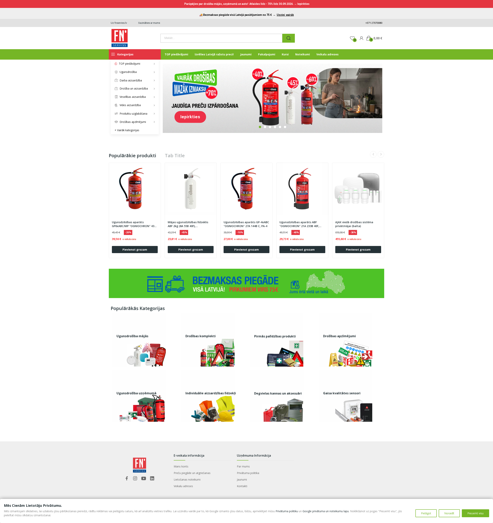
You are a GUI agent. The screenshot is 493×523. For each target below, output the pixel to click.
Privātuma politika (248, 473)
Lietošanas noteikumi (187, 479)
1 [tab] (260, 127)
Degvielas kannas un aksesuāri (278, 393)
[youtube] (143, 478)
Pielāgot (426, 513)
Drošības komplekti (200, 336)
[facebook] (126, 478)
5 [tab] (280, 127)
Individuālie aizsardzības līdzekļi (210, 393)
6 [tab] (285, 127)
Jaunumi (242, 479)
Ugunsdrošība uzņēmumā (136, 393)
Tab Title (175, 155)
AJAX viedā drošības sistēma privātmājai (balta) (354, 224)
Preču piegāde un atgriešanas (192, 473)
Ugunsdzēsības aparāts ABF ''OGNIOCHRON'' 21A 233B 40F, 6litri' (299, 224)
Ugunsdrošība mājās (132, 336)
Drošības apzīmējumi (339, 336)
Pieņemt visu (475, 513)
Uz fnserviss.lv (119, 22)
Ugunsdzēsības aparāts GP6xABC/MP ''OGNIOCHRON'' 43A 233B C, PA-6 (134, 224)
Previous (373, 154)
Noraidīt (449, 513)
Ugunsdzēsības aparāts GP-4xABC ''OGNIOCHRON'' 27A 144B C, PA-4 (246, 224)
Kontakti (242, 486)
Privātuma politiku (287, 511)
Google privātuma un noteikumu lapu (326, 511)
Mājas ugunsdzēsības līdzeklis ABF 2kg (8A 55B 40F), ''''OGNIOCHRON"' (188, 224)
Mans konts (181, 466)
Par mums (243, 466)
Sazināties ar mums (149, 22)
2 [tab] (265, 127)
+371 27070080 (373, 22)
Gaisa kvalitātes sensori (342, 393)
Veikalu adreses (183, 486)
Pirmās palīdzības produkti (275, 336)
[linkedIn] (152, 478)
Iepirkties (190, 116)
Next (381, 154)
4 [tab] (275, 127)
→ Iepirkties (301, 3)
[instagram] (135, 478)
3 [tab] (270, 127)
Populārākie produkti (132, 155)
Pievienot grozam (134, 249)
